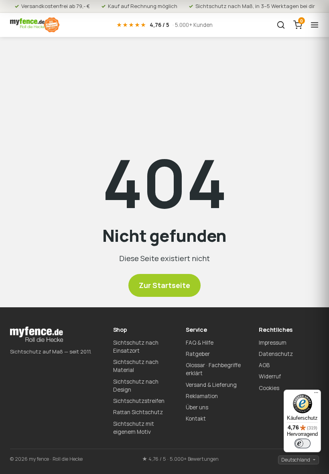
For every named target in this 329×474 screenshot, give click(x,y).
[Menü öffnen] (314, 25)
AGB (264, 365)
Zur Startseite (164, 285)
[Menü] (316, 394)
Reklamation (202, 396)
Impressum (272, 342)
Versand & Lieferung (211, 384)
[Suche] (280, 24)
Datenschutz (276, 354)
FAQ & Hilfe (199, 342)
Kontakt (196, 418)
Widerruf (270, 376)
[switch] (302, 443)
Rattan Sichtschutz (138, 412)
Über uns (197, 407)
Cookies (269, 388)
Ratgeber (198, 354)
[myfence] (35, 25)
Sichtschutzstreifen (138, 401)
